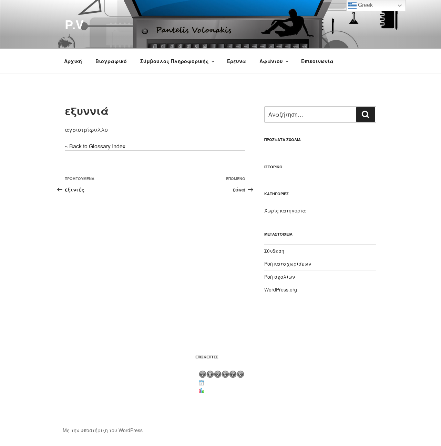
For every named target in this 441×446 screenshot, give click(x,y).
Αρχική (73, 61)
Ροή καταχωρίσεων (287, 263)
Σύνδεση (274, 250)
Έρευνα (236, 61)
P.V (74, 24)
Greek (365, 5)
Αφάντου (271, 61)
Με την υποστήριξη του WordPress (103, 430)
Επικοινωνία (317, 61)
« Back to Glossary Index (95, 146)
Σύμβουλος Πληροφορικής (174, 61)
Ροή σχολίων (279, 276)
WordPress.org (280, 289)
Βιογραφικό (111, 61)
